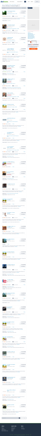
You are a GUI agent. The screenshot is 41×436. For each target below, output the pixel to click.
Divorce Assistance (30, 38)
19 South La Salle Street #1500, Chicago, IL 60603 (12, 52)
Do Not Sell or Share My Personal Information (19, 434)
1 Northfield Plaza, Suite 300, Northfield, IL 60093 (12, 122)
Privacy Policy (11, 434)
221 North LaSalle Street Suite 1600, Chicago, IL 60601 (9, 83)
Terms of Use (27, 434)
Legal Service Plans (15, 352)
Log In (29, 1)
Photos (24, 30)
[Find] (25, 1)
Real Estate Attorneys (31, 35)
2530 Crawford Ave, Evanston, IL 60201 (12, 13)
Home (2, 4)
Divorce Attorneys (9, 39)
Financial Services (15, 105)
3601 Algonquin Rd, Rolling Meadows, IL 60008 (13, 28)
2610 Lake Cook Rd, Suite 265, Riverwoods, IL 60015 (13, 136)
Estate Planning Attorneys (31, 36)
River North (19, 87)
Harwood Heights (7, 4)
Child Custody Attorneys (31, 37)
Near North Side (16, 87)
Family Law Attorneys (14, 4)
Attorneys (10, 4)
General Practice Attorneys (31, 34)
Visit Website (23, 12)
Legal (30, 434)
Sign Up (32, 1)
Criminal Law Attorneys (14, 337)
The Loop (12, 58)
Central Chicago (9, 58)
